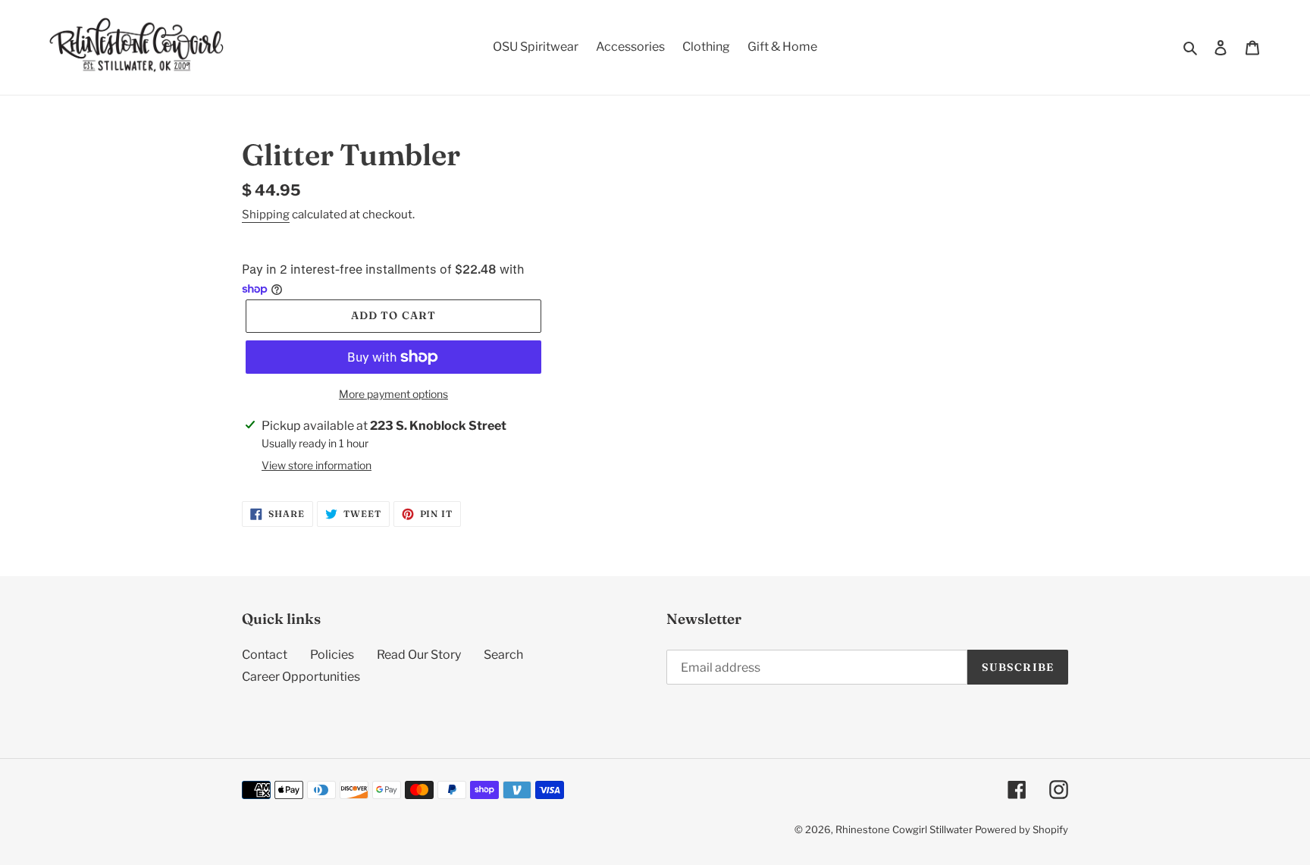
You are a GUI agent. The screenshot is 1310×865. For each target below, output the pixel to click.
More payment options (393, 393)
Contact (264, 654)
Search (503, 654)
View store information (316, 465)
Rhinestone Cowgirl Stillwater (904, 829)
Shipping (266, 214)
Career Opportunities (301, 676)
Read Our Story (419, 654)
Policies (332, 654)
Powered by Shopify (1021, 829)
